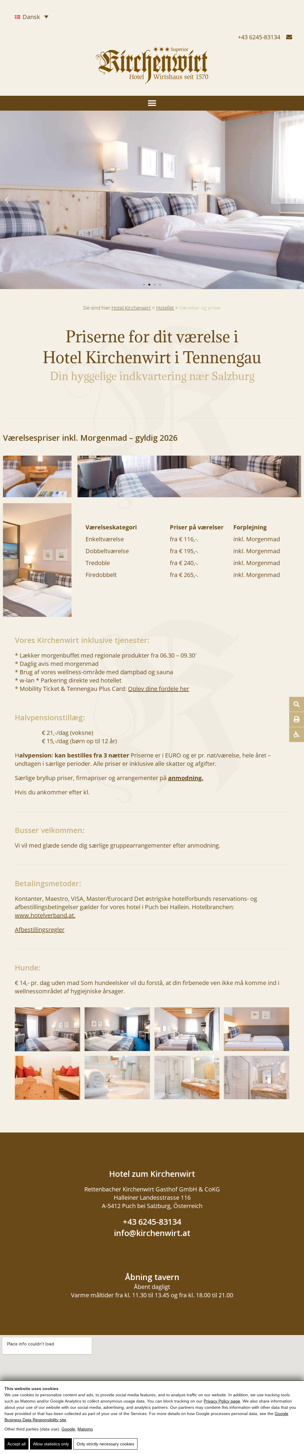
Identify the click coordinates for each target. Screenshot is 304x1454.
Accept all (16, 1444)
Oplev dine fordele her (158, 689)
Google (68, 1429)
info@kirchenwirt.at (152, 1232)
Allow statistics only (51, 1444)
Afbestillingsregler (39, 930)
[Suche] (296, 704)
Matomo (85, 1429)
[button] (152, 103)
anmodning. (185, 778)
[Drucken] (296, 719)
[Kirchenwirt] (152, 80)
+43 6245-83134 (259, 37)
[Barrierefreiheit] (296, 734)
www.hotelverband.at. (45, 915)
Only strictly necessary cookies (105, 1444)
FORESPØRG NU (254, 1442)
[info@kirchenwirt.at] (289, 37)
